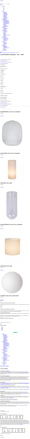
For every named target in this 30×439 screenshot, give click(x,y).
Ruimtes (3, 41)
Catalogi (4, 356)
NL (3, 7)
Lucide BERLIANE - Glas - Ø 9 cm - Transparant (10, 111)
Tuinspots (4, 24)
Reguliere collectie (5, 39)
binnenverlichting (22, 372)
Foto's (4, 48)
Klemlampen (5, 17)
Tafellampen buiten (5, 345)
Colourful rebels (5, 40)
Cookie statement (5, 357)
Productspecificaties (2, 64)
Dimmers (4, 34)
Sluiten (1, 435)
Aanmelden (1, 0)
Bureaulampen (5, 16)
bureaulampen (2, 384)
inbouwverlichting (7, 384)
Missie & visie (5, 353)
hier (2, 313)
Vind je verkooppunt (4, 50)
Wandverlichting (5, 14)
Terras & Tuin (5, 43)
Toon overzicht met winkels (3, 60)
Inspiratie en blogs (4, 45)
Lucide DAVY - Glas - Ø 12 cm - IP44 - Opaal (9, 295)
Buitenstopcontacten (5, 26)
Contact (4, 364)
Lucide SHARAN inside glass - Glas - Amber (13, 52)
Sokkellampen (5, 347)
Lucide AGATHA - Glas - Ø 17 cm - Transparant (10, 153)
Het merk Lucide (5, 354)
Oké (0, 425)
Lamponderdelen (3, 52)
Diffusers (4, 35)
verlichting (8, 372)
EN (3, 9)
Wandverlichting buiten (6, 21)
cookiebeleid (21, 424)
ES (3, 10)
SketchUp (20, 402)
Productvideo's (5, 359)
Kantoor (4, 44)
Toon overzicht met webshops (4, 63)
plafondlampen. (8, 383)
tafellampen (3, 383)
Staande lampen (5, 337)
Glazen (6, 52)
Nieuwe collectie (5, 37)
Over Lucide (3, 352)
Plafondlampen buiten (6, 20)
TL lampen (4, 29)
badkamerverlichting (26, 389)
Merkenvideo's (5, 46)
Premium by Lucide (5, 38)
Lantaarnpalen (5, 25)
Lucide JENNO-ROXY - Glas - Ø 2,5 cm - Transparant (11, 224)
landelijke (27, 386)
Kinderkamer (5, 42)
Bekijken (2, 157)
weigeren (20, 423)
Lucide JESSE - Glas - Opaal (6, 182)
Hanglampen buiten (5, 342)
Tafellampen (4, 338)
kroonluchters (27, 383)
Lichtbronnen (3, 27)
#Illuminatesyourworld (6, 47)
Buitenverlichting (4, 19)
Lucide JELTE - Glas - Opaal (6, 265)
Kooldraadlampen (5, 28)
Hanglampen (5, 12)
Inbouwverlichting (5, 340)
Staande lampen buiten (6, 22)
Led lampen (4, 350)
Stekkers (4, 33)
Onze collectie (5, 355)
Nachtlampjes (5, 18)
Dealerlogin (4, 363)
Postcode (1, 317)
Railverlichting (5, 13)
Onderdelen (4, 36)
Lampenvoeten (5, 30)
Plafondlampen (5, 335)
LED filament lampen (10, 397)
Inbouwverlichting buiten (6, 23)
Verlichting (3, 11)
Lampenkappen (5, 31)
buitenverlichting (27, 372)
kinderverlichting (21, 389)
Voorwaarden (5, 362)
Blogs (4, 361)
